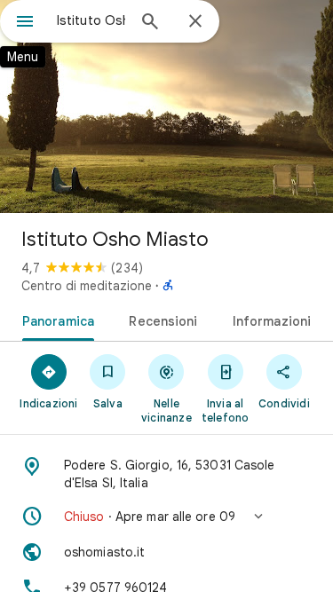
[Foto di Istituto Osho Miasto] (166, 106)
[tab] (54, 319)
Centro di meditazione (86, 286)
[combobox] (91, 20)
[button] (166, 516)
